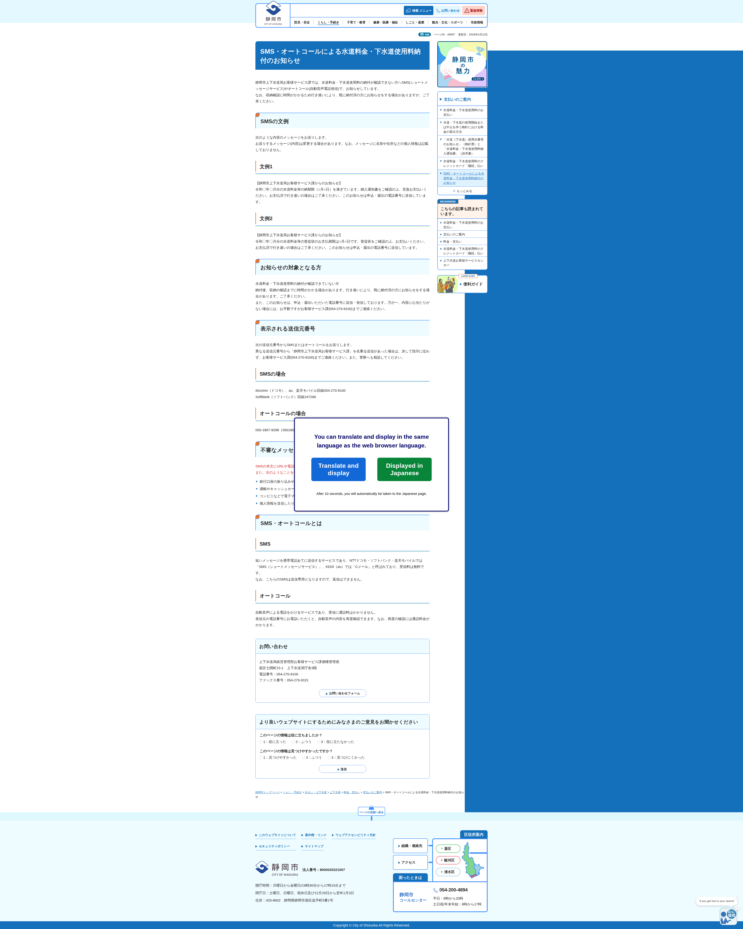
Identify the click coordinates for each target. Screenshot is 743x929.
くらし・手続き (292, 792)
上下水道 (335, 792)
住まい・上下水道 (316, 792)
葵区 (447, 849)
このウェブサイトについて (277, 835)
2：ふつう (304, 742)
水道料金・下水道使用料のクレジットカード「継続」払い (463, 163)
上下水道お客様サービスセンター (463, 263)
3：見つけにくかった (348, 757)
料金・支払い (452, 241)
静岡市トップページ (267, 792)
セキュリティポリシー (274, 846)
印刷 (427, 34)
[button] (418, 10)
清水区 (449, 872)
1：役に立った (274, 742)
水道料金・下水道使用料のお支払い (463, 112)
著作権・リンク (316, 835)
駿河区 (449, 860)
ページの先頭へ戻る (371, 812)
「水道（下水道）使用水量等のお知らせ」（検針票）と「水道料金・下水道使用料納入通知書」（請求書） (463, 146)
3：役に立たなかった (337, 742)
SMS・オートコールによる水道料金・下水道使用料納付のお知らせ (463, 178)
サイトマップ (314, 846)
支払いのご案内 (457, 99)
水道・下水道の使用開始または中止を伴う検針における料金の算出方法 (463, 127)
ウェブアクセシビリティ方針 (356, 835)
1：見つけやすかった (280, 757)
